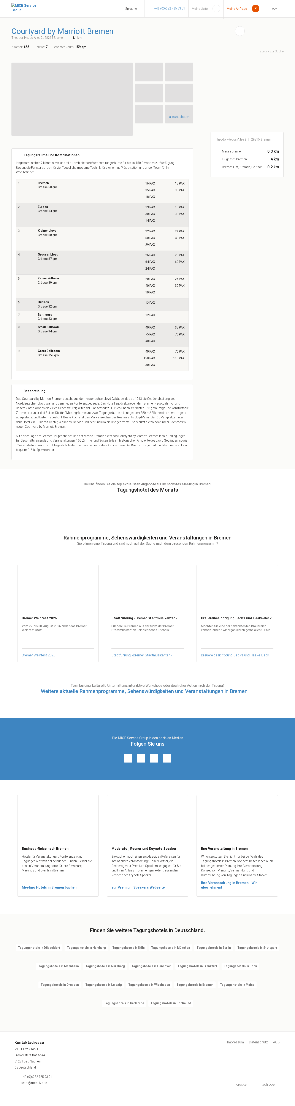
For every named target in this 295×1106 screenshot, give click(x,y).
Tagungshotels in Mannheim (58, 966)
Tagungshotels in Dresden (60, 984)
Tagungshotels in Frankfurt (197, 966)
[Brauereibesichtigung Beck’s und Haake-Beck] (237, 588)
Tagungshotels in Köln (128, 947)
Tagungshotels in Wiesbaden (149, 984)
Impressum (235, 1042)
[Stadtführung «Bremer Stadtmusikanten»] (147, 588)
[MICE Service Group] (28, 8)
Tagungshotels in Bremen (194, 984)
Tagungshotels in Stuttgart (257, 947)
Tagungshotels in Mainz (237, 984)
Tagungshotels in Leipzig (103, 984)
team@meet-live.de (34, 1083)
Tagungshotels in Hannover (151, 966)
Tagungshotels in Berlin (214, 947)
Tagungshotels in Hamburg (86, 947)
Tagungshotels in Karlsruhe (124, 1003)
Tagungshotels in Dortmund (171, 1003)
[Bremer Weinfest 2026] (57, 588)
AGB (276, 1042)
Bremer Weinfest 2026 (39, 655)
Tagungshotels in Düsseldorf (39, 947)
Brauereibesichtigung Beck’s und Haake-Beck (235, 655)
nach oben (268, 1084)
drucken (242, 1084)
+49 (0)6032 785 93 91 (169, 8)
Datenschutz (258, 1042)
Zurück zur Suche (272, 51)
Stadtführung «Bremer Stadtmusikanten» (141, 655)
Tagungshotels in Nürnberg (105, 966)
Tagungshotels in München (170, 947)
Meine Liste (200, 8)
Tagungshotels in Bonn (240, 966)
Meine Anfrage (237, 8)
